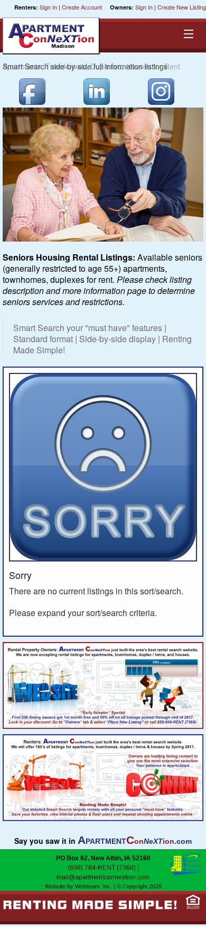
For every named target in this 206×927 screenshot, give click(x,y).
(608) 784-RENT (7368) (102, 867)
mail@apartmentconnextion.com (103, 877)
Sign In (48, 7)
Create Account (82, 7)
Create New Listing (181, 7)
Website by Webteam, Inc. (78, 886)
